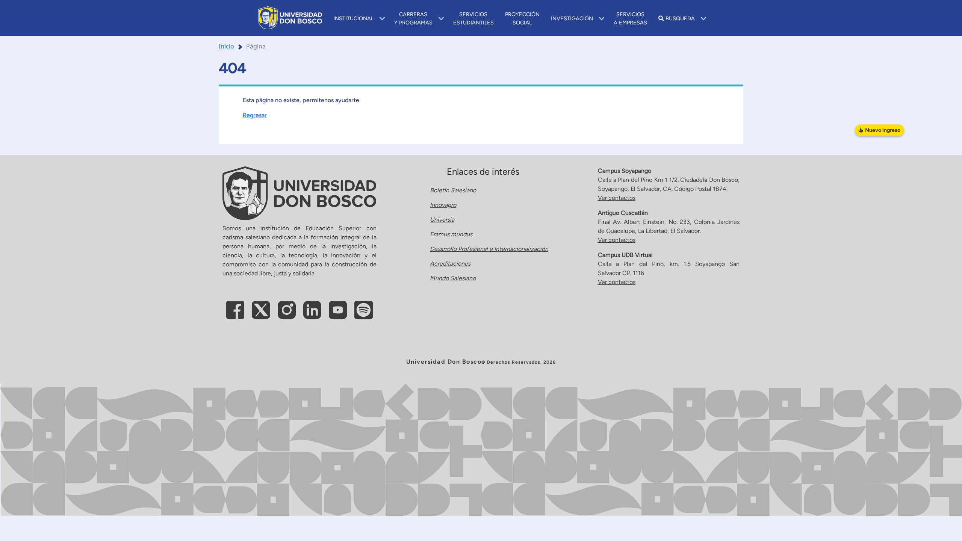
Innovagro (443, 205)
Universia (442, 219)
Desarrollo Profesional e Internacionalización (489, 248)
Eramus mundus (451, 234)
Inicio (226, 46)
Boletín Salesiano (453, 190)
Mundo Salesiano (453, 278)
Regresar (255, 115)
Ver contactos (616, 197)
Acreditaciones (450, 263)
